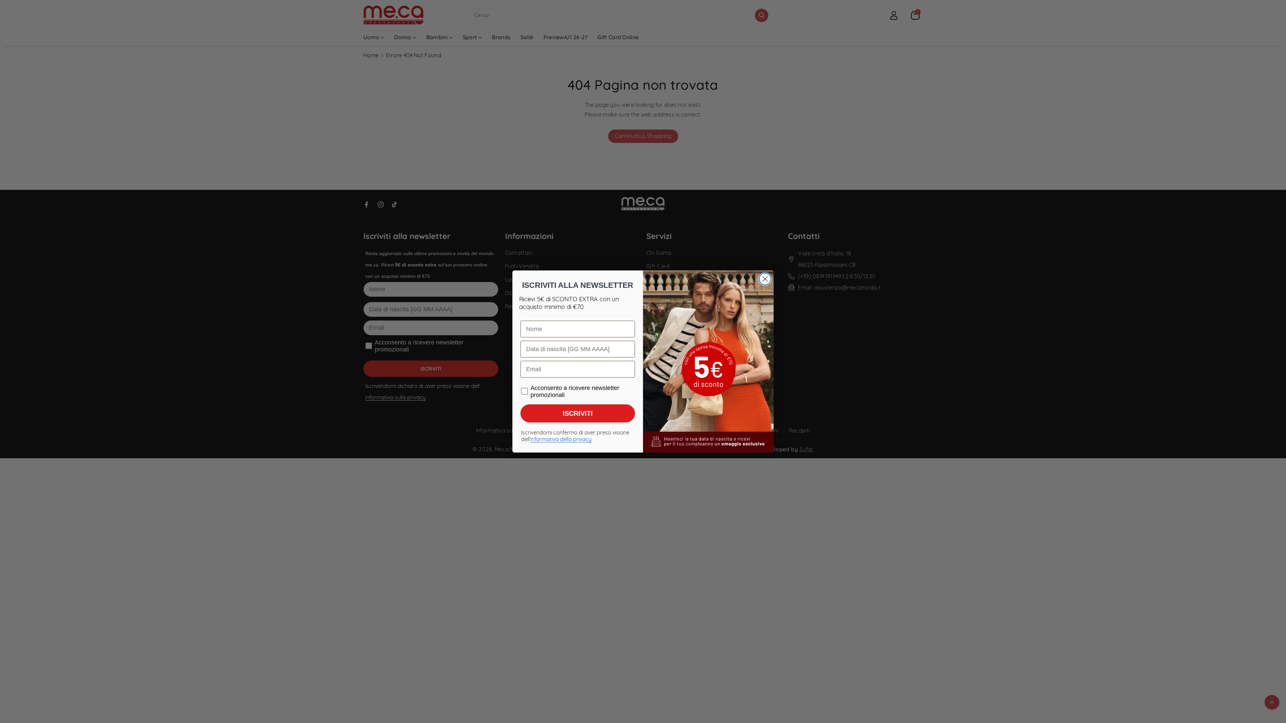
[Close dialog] (765, 279)
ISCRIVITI (578, 413)
